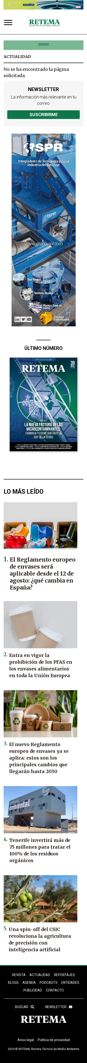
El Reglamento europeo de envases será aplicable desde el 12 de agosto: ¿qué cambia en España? (42, 573)
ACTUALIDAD (39, 975)
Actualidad (17, 56)
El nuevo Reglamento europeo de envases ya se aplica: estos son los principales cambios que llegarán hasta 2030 (39, 757)
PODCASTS (49, 982)
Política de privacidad (54, 1040)
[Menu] (9, 23)
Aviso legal (25, 1040)
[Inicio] (44, 23)
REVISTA (19, 975)
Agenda (29, 982)
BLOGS (13, 982)
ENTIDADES (70, 982)
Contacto (55, 990)
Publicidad (32, 990)
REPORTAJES (64, 975)
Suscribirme (43, 114)
